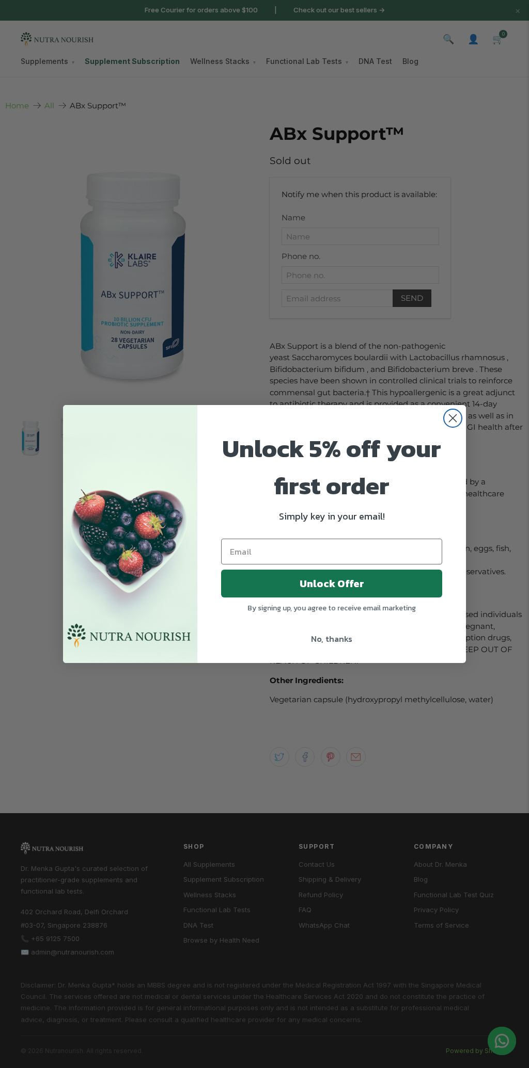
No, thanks (331, 639)
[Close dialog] (453, 418)
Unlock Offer (332, 583)
